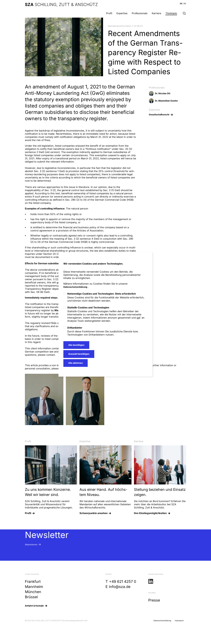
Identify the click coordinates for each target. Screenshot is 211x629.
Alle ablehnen (75, 363)
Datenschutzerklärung (75, 287)
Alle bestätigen (76, 345)
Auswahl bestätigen (78, 354)
